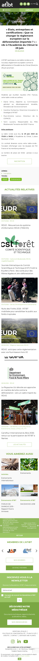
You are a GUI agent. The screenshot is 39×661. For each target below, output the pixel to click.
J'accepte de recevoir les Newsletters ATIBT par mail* (20, 596)
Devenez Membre (19, 568)
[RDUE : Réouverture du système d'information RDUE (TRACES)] (19, 206)
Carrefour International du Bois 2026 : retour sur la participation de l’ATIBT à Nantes (18, 435)
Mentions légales (19, 631)
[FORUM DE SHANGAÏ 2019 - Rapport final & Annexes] (10, 491)
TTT (25, 429)
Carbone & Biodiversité (18, 259)
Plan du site (32, 633)
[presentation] (2, 551)
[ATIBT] (7, 4)
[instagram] (13, 642)
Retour (19, 535)
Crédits (6, 635)
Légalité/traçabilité (7, 261)
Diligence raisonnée (16, 345)
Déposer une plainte (27, 635)
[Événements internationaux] (10, 464)
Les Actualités (19, 444)
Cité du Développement (18, 304)
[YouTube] (25, 642)
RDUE (5, 179)
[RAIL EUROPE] (27, 551)
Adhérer (29, 10)
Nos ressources (19, 622)
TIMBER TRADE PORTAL (19, 651)
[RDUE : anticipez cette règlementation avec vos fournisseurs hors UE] (19, 330)
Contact (14, 635)
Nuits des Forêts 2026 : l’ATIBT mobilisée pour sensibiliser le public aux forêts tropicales (19, 311)
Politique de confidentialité (13, 633)
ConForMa (22, 426)
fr (32, 4)
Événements (15, 179)
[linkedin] (19, 642)
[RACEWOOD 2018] (29, 491)
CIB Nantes (14, 426)
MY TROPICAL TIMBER (26, 649)
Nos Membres (19, 560)
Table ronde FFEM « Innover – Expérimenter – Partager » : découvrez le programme (28, 525)
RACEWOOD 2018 (27, 504)
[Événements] (29, 464)
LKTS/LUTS (19, 429)
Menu (7, 10)
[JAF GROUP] (11, 551)
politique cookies (24, 656)
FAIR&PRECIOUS (10, 649)
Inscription (19, 161)
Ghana (13, 429)
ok (19, 659)
